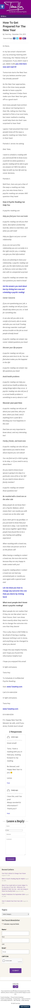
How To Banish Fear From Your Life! (12, 901)
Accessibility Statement (6, 1000)
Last (3, 944)
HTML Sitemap (25, 1000)
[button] (2, 6)
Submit (15, 971)
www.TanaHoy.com (14, 687)
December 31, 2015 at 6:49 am (14, 740)
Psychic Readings (5, 997)
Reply (8, 783)
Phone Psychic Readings (17, 997)
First (3, 937)
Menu (4, 16)
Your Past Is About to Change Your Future (14, 873)
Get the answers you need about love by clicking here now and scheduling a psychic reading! (15, 289)
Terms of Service (25, 999)
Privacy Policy (16, 999)
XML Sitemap (17, 1000)
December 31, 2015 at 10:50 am (15, 793)
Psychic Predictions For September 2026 (13, 894)
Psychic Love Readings (6, 999)
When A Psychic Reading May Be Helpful (13, 878)
